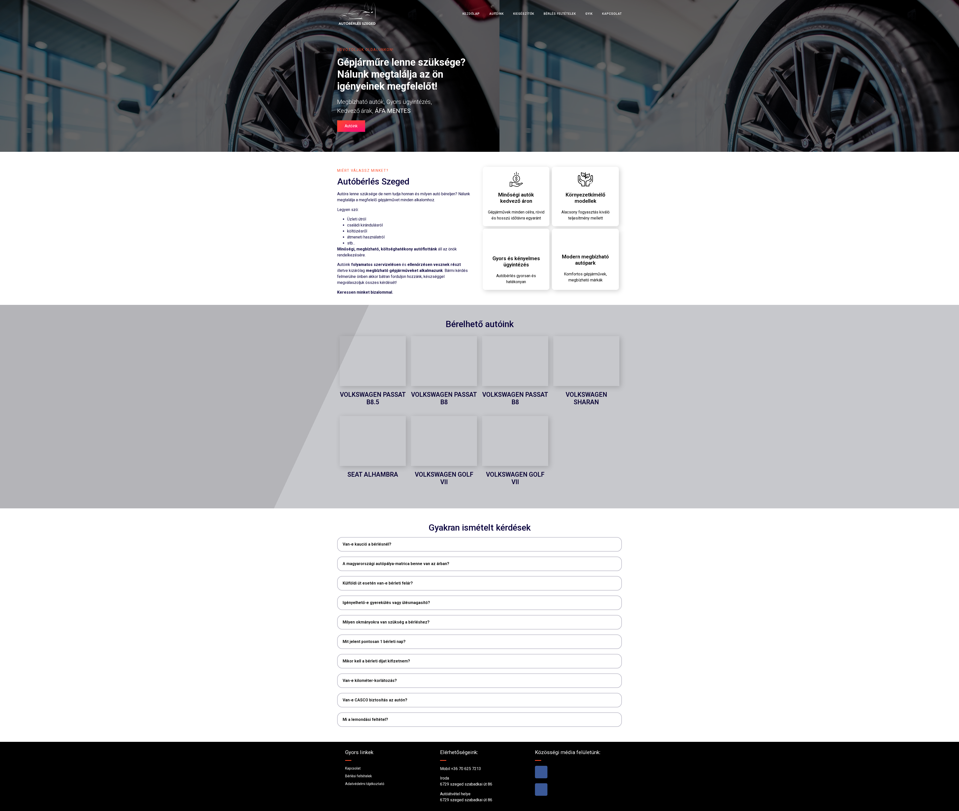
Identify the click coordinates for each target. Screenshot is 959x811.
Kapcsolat (612, 13)
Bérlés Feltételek (560, 13)
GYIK (589, 13)
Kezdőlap (471, 13)
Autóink (496, 13)
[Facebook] (541, 772)
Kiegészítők (523, 13)
